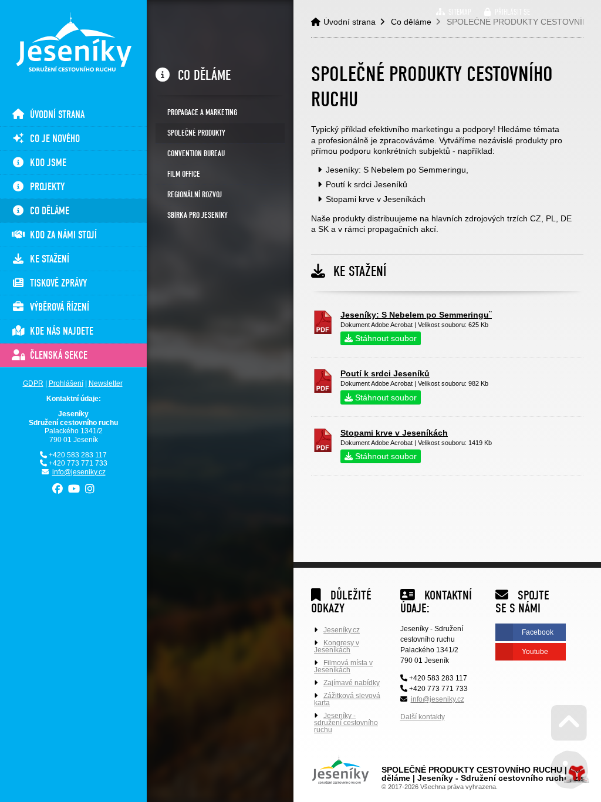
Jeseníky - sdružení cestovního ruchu (346, 723)
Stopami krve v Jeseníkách (394, 432)
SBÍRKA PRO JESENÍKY (197, 215)
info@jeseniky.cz (79, 472)
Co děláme (47, 211)
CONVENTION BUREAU (196, 154)
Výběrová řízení (57, 307)
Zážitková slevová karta (347, 699)
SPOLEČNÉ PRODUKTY (196, 133)
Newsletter (106, 383)
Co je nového (52, 139)
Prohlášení (66, 383)
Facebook (537, 632)
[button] (507, 12)
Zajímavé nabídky (351, 683)
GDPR (33, 383)
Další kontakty (422, 717)
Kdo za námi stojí (61, 235)
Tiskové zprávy (56, 283)
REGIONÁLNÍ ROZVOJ (194, 195)
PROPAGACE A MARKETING (202, 112)
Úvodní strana (73, 42)
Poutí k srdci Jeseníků (385, 373)
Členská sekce (56, 355)
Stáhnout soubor (385, 338)
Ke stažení (47, 259)
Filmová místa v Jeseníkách (343, 666)
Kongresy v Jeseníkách (336, 646)
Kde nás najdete (59, 331)
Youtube (535, 652)
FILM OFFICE (183, 174)
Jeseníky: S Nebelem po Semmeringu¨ (416, 314)
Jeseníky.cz (341, 630)
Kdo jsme (45, 163)
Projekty (45, 187)
